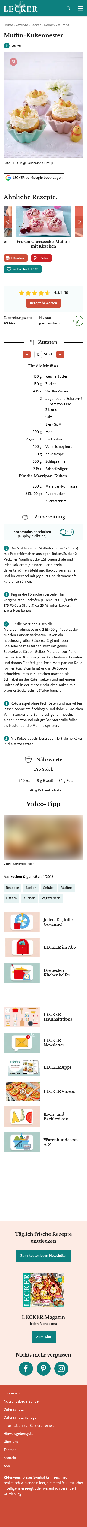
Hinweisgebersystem (20, 1434)
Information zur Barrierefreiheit (29, 1426)
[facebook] (26, 1369)
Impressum (12, 1393)
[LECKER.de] (21, 8)
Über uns (11, 1442)
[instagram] (61, 1369)
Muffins (63, 25)
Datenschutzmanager (21, 1418)
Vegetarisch (51, 898)
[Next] (79, 222)
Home (8, 25)
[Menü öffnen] (80, 8)
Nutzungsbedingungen (22, 1401)
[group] (43, 228)
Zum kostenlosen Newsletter (43, 1256)
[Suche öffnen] (68, 8)
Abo (7, 1466)
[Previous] (8, 222)
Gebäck (49, 25)
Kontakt (10, 1458)
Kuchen (29, 898)
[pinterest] (44, 1369)
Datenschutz (14, 1409)
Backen (36, 25)
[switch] (67, 532)
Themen (10, 1450)
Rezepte (21, 25)
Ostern (11, 898)
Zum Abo (43, 1337)
